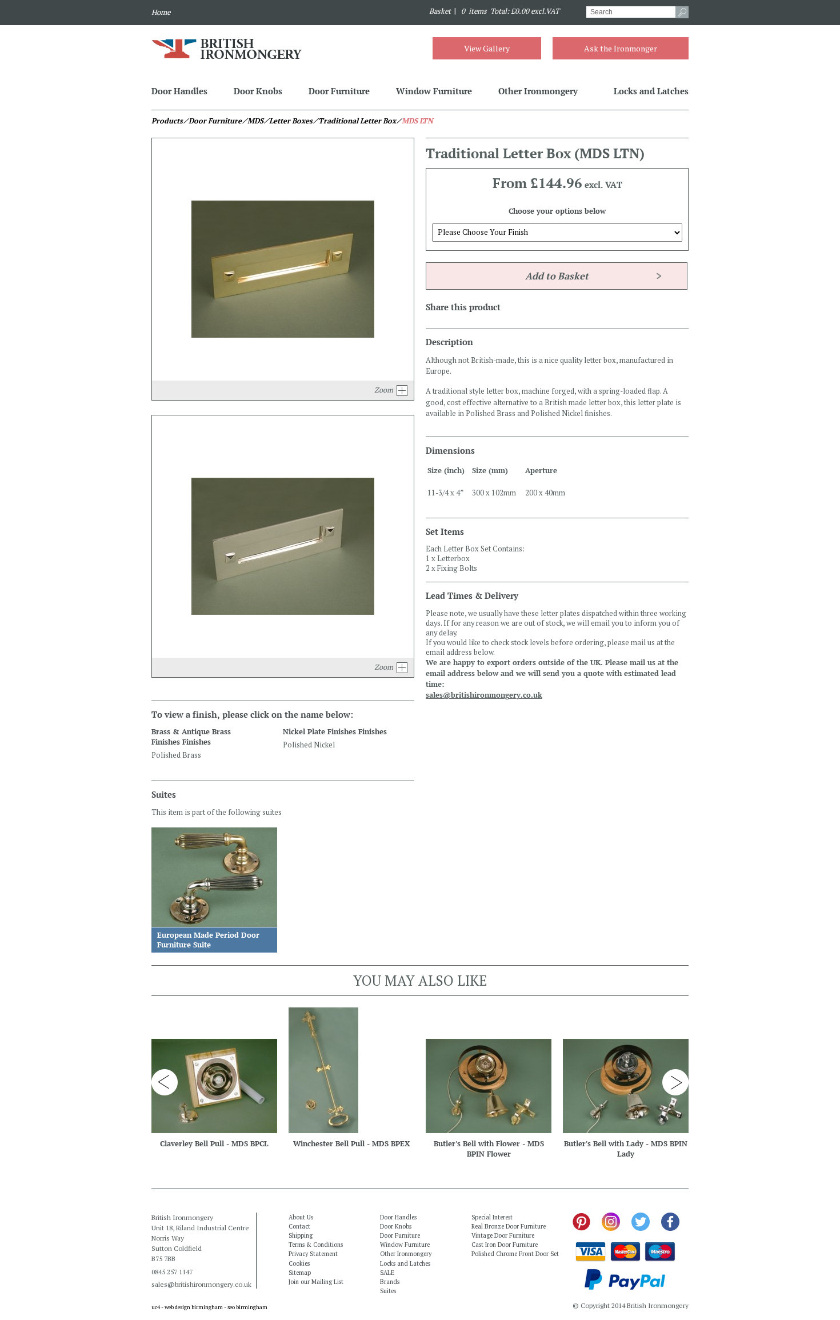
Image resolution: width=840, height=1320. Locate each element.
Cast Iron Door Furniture (504, 1245)
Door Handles (179, 91)
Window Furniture (434, 91)
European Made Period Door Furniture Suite (208, 940)
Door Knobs (258, 91)
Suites (388, 1291)
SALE (387, 1273)
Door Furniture (339, 91)
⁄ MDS (252, 121)
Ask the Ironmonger (620, 48)
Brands (389, 1282)
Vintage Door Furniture (502, 1235)
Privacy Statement (313, 1254)
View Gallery (487, 48)
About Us (301, 1217)
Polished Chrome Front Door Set (515, 1254)
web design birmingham (194, 1307)
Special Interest (492, 1217)
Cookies (299, 1263)
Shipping (301, 1235)
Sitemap (300, 1273)
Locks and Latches (651, 91)
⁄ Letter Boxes (288, 121)
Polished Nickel (309, 745)
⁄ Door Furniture (212, 121)
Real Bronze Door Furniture (508, 1226)
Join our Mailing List (316, 1282)
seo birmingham (247, 1307)
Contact (299, 1226)
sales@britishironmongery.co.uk (484, 695)
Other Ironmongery (538, 91)
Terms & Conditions (316, 1245)
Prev (164, 1082)
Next (675, 1082)
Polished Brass (176, 755)
